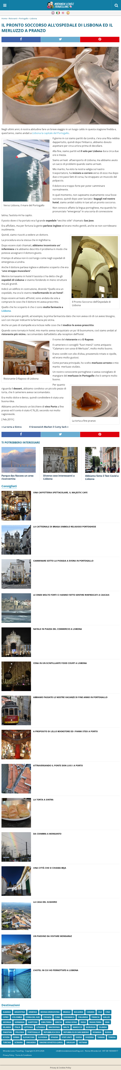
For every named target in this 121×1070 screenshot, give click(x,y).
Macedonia (54, 1027)
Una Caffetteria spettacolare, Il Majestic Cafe (60, 492)
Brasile (66, 1012)
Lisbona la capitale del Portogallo (50, 133)
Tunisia (112, 1037)
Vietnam (83, 1042)
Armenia (33, 1012)
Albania (7, 1012)
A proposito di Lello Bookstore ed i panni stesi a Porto (65, 731)
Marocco (77, 1027)
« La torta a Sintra (11, 426)
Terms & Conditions (23, 1055)
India (83, 1022)
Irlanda (7, 1027)
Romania (97, 1032)
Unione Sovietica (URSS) (51, 1042)
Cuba (57, 1017)
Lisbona (33, 18)
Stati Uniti (67, 1037)
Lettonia (28, 1027)
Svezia (79, 1037)
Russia (108, 1032)
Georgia (7, 1022)
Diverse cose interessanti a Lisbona (59, 477)
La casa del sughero (45, 902)
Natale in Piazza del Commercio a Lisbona (57, 629)
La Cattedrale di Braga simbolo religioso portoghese (64, 526)
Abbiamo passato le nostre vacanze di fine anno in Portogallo (70, 697)
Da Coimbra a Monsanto (47, 833)
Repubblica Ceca (52, 1032)
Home (4, 18)
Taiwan (101, 1037)
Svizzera (89, 1037)
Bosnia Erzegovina (50, 1012)
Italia (17, 1027)
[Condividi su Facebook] (21, 39)
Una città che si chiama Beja (49, 867)
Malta (66, 1027)
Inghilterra (95, 1022)
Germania (19, 1022)
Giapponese (63, 13)
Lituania (40, 1027)
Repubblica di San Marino (76, 1032)
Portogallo (23, 18)
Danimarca (68, 1017)
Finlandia (83, 1017)
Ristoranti (13, 18)
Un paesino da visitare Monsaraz (52, 936)
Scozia (6, 1037)
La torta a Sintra (43, 799)
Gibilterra (46, 1022)
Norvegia (90, 1027)
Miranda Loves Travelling (13, 1051)
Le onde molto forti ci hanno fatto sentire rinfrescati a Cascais (71, 594)
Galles (106, 1017)
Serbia (16, 1037)
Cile (100, 1012)
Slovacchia (28, 1037)
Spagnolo (68, 13)
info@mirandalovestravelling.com (70, 1051)
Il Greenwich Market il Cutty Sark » (48, 426)
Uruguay (70, 1042)
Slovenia (42, 1037)
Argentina (19, 1012)
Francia (95, 1017)
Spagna (54, 1037)
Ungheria (31, 1042)
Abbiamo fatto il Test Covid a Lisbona (102, 477)
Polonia (19, 1032)
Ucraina (18, 1042)
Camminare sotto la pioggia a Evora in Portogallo (63, 560)
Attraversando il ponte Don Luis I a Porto (58, 765)
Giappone (32, 1022)
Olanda (103, 1027)
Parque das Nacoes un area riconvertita (17, 477)
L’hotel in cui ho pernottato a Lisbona (55, 970)
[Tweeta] (60, 39)
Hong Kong (71, 1022)
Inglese (53, 13)
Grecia (58, 1022)
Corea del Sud (33, 1017)
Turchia (7, 1042)
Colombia (17, 1017)
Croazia (47, 1017)
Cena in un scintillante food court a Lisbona (60, 663)
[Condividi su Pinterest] (100, 39)
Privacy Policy (8, 1055)
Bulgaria (78, 1012)
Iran (107, 1022)
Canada (90, 1012)
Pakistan (7, 1032)
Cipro (6, 1017)
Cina (108, 1012)
